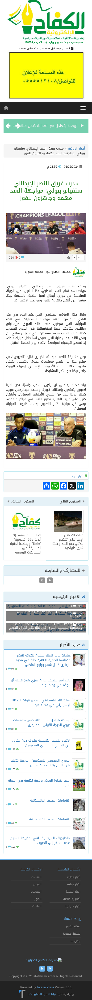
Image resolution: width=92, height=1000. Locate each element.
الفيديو (37, 884)
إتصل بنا (75, 941)
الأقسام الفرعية (31, 869)
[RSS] (42, 580)
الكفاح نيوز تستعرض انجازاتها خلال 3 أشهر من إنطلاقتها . (50, 613)
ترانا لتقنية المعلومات (42, 994)
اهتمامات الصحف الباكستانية (50, 800)
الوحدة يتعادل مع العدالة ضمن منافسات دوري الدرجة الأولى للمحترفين (42, 722)
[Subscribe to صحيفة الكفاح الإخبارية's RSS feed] (49, 580)
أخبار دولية (73, 884)
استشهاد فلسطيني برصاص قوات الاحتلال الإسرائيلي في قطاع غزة (40, 702)
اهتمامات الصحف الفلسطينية (50, 819)
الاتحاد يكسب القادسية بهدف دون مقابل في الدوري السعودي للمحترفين (41, 742)
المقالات (36, 877)
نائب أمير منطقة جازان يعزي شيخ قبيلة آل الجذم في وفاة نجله (41, 682)
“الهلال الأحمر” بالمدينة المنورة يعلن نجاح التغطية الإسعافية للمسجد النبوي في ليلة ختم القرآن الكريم (46, 625)
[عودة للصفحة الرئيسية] (46, 24)
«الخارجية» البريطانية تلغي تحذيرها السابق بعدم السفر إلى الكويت (40, 840)
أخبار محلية (73, 877)
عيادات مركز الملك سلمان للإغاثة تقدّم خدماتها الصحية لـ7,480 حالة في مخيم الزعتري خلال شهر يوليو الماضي (43, 660)
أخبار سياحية (72, 906)
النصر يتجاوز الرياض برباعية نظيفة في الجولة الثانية (39, 782)
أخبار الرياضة (76, 148)
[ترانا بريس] (22, 994)
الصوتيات (35, 891)
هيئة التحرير (73, 926)
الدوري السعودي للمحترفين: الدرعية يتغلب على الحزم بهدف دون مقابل (41, 762)
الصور (38, 898)
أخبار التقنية (73, 891)
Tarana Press (45, 987)
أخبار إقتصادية (71, 898)
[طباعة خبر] (68, 257)
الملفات (36, 906)
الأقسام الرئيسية (69, 869)
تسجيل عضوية (71, 933)
